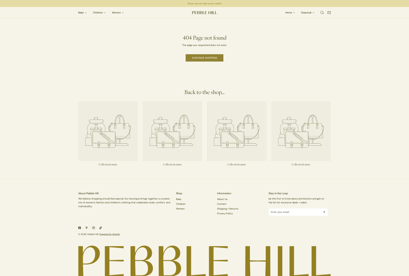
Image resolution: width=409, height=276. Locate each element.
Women (180, 208)
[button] (329, 12)
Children (181, 203)
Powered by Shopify (109, 234)
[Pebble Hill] (204, 12)
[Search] (322, 12)
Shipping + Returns (227, 208)
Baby (178, 199)
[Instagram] (93, 227)
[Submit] (324, 212)
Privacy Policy (225, 213)
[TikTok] (100, 227)
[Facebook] (79, 227)
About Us (222, 199)
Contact (221, 203)
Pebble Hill (92, 234)
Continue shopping (204, 57)
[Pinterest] (86, 227)
